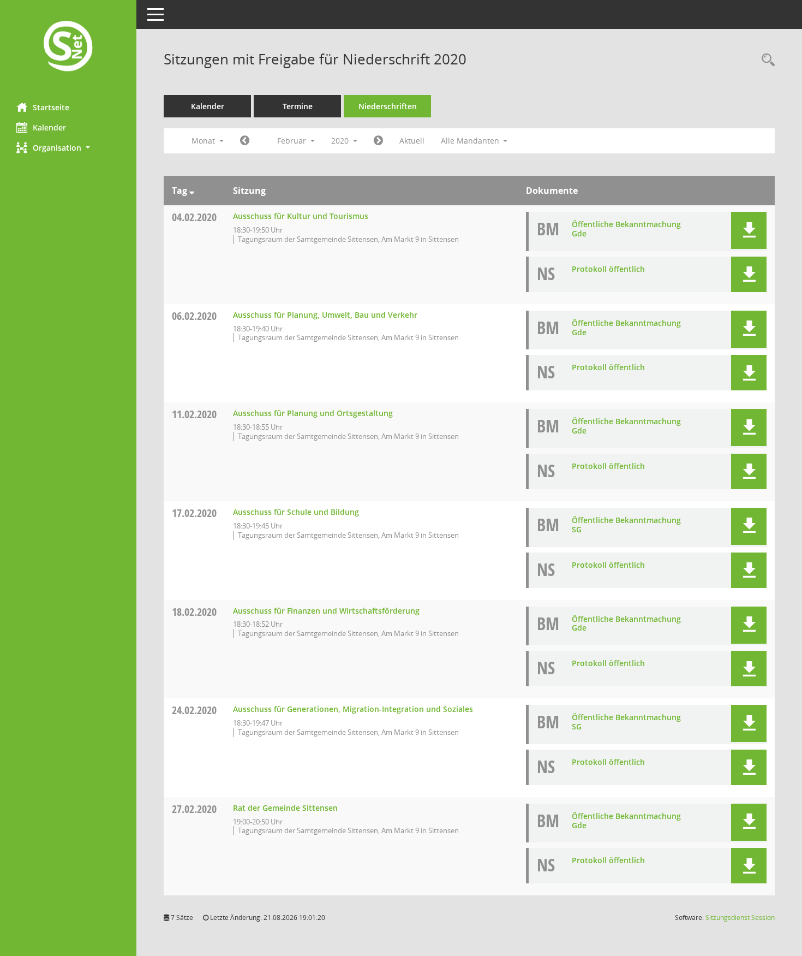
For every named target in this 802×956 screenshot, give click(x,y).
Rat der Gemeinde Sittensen (285, 808)
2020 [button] (341, 140)
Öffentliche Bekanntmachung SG (626, 525)
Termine (298, 106)
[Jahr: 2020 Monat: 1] (245, 141)
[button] (68, 148)
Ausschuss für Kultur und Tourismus (300, 216)
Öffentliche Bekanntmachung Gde (626, 229)
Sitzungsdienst (740, 917)
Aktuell (411, 140)
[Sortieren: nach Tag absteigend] (191, 191)
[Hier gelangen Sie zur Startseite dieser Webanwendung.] (68, 47)
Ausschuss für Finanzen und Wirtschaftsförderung (326, 610)
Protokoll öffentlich (608, 269)
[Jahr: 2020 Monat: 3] (378, 141)
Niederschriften (387, 106)
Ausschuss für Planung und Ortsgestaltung (313, 413)
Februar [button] (292, 140)
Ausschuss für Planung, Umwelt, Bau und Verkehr (325, 315)
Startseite (51, 107)
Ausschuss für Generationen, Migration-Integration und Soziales (353, 709)
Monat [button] (204, 140)
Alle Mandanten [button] (471, 140)
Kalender (49, 127)
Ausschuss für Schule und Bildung (296, 512)
